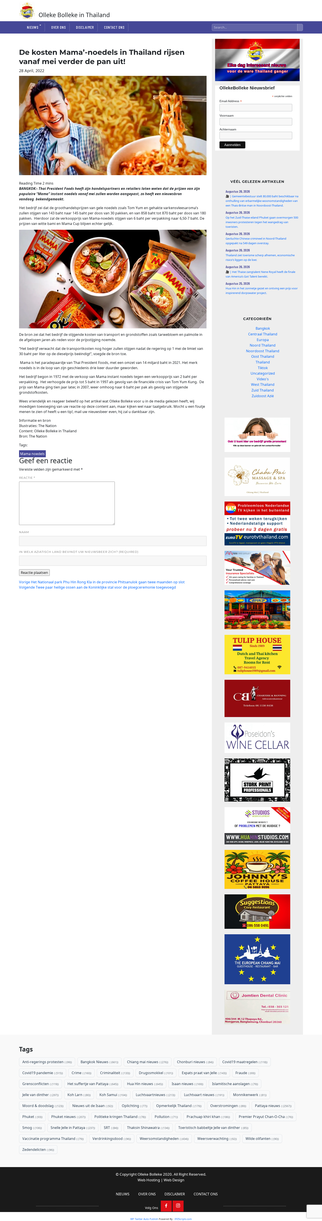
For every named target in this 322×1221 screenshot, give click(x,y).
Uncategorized (263, 373)
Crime (81, 1072)
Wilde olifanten (262, 1138)
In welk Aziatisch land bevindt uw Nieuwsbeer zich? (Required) (78, 552)
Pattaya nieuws (273, 1105)
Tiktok (263, 367)
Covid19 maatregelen (244, 1061)
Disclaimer (85, 27)
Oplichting (134, 1105)
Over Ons (58, 27)
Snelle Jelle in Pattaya (72, 1127)
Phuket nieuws (68, 1116)
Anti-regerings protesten (46, 1061)
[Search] (300, 27)
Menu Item (166, 1206)
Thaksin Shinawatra (148, 1127)
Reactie (27, 477)
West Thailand (262, 384)
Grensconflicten (40, 1083)
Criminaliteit (114, 1072)
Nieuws (33, 27)
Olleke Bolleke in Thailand (74, 15)
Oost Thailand (262, 356)
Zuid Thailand (262, 390)
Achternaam (227, 129)
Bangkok (263, 328)
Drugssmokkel (155, 1072)
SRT (110, 1127)
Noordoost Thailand (262, 351)
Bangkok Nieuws (99, 1061)
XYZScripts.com (183, 1219)
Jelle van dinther (40, 1094)
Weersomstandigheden (164, 1138)
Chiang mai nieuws (147, 1061)
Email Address (230, 101)
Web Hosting (149, 1179)
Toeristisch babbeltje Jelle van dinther (213, 1127)
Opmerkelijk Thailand (178, 1105)
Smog (31, 1127)
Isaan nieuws (187, 1083)
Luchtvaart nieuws (203, 1094)
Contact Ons (114, 27)
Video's (263, 379)
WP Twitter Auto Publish (144, 1219)
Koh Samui (112, 1094)
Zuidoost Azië (263, 395)
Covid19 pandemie (42, 1072)
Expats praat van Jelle (204, 1072)
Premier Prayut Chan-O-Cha (265, 1116)
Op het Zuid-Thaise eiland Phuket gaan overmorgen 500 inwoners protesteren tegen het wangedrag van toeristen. (262, 222)
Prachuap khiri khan (208, 1116)
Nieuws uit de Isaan (92, 1105)
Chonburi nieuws (195, 1061)
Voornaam (226, 115)
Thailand (263, 362)
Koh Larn (78, 1094)
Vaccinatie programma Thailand (52, 1138)
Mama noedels (32, 453)
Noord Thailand (263, 345)
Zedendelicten (37, 1149)
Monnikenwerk (249, 1094)
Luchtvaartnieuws (155, 1094)
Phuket (32, 1116)
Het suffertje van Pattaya (92, 1083)
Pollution (166, 1116)
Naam (24, 532)
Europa (263, 339)
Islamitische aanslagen (234, 1083)
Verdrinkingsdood (111, 1138)
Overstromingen (227, 1105)
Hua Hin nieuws (144, 1083)
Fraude (245, 1072)
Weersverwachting (216, 1138)
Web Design (174, 1179)
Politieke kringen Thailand (119, 1116)
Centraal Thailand (262, 334)
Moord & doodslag (42, 1105)
